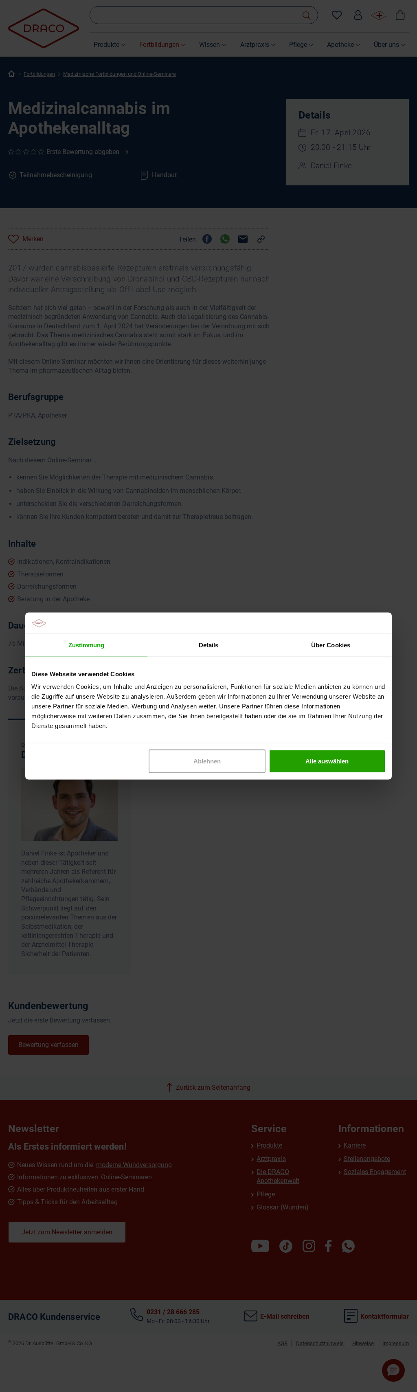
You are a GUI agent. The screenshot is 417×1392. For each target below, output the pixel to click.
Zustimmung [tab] (86, 644)
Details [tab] (208, 644)
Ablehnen (207, 761)
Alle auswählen (327, 761)
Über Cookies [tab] (330, 644)
